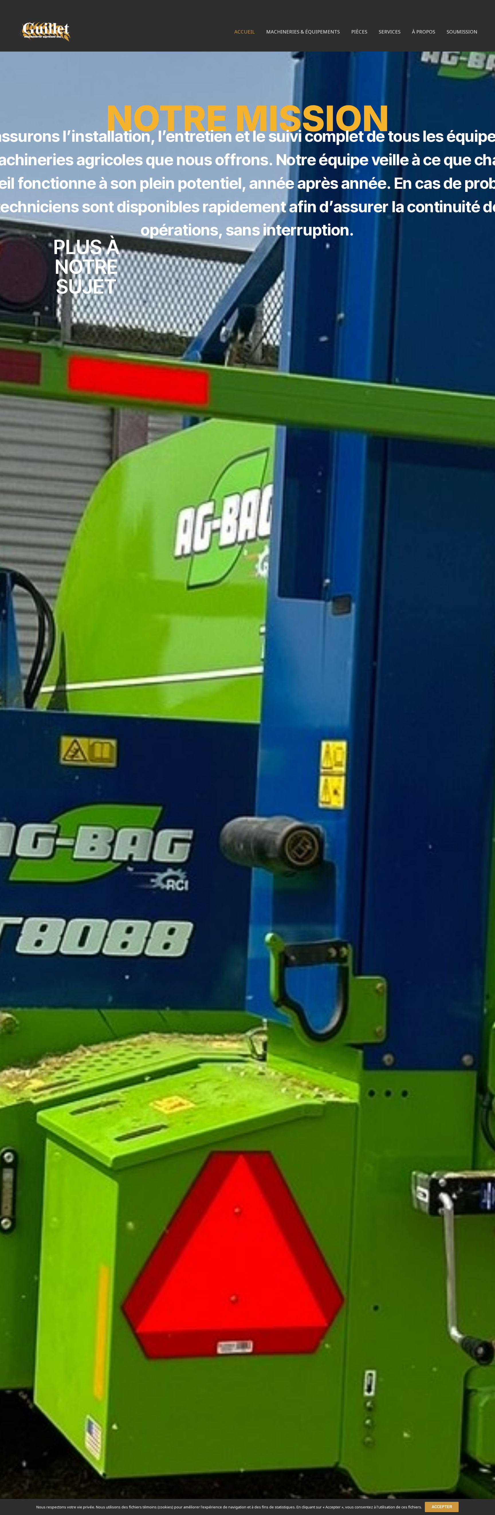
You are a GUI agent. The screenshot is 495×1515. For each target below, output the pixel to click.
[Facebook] (17, 6)
